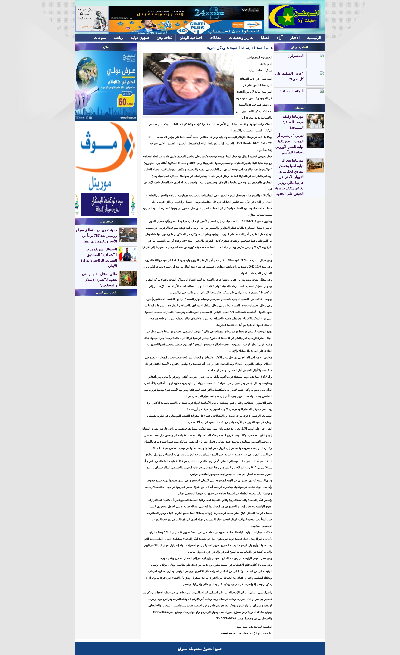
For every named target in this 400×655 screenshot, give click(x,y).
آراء (279, 38)
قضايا (265, 38)
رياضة (118, 38)
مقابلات (215, 38)
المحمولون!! (294, 56)
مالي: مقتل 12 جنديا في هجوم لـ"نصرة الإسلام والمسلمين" (99, 279)
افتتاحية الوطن (190, 38)
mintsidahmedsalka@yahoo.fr (246, 633)
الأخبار (295, 38)
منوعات (100, 38)
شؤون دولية (140, 38)
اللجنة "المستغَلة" (291, 91)
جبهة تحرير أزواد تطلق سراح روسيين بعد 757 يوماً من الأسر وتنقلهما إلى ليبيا (96, 235)
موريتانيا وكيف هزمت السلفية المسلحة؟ (293, 121)
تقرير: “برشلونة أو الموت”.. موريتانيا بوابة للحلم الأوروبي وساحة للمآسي (289, 144)
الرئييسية (314, 38)
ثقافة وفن (164, 38)
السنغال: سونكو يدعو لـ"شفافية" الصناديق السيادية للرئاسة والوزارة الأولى (99, 257)
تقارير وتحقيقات (241, 38)
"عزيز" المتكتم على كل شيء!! (289, 76)
